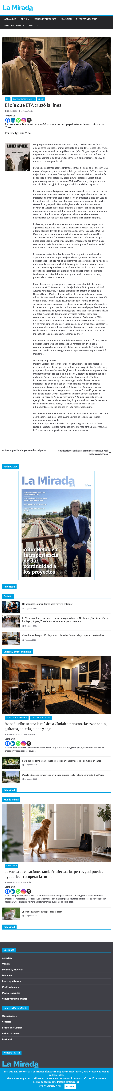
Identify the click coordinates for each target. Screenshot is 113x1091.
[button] (36, 26)
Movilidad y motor (14, 25)
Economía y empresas (44, 19)
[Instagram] (23, 120)
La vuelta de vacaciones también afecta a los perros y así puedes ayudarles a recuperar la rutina (54, 874)
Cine (7, 99)
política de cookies (42, 1082)
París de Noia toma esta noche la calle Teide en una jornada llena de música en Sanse (61, 761)
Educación (66, 19)
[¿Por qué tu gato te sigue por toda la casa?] (11, 914)
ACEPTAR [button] (70, 1086)
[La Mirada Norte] (20, 1059)
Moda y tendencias (11, 993)
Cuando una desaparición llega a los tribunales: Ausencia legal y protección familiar (63, 635)
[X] (29, 120)
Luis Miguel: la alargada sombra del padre (25, 450)
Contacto (6, 1022)
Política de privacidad (12, 1028)
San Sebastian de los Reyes (41, 718)
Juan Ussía (27, 882)
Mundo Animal (11, 866)
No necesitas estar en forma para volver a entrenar (47, 604)
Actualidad (10, 19)
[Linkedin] (13, 120)
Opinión (25, 19)
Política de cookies (11, 1033)
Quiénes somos (9, 1016)
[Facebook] (7, 120)
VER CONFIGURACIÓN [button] (50, 1086)
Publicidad (7, 1039)
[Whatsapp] (18, 120)
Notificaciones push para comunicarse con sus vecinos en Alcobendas (83, 452)
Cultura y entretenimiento (24, 99)
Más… (32, 25)
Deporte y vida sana (86, 19)
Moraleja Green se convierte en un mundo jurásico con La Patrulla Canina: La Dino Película (64, 775)
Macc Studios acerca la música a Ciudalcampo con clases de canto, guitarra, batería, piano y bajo (56, 726)
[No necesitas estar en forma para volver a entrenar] (11, 607)
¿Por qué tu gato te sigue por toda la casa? (42, 912)
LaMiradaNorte (27, 111)
